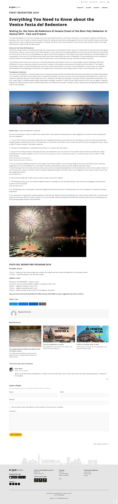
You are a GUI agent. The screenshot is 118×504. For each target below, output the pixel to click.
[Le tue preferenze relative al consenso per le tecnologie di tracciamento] (115, 501)
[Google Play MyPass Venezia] (22, 477)
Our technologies (63, 473)
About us (61, 472)
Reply (107, 379)
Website (12, 399)
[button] (13, 303)
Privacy (86, 475)
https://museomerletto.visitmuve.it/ (21, 160)
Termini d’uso (87, 473)
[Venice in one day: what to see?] (93, 334)
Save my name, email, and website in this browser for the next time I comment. (37, 407)
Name (11, 392)
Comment (13, 411)
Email (62, 392)
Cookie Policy (87, 472)
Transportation (16, 140)
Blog (60, 478)
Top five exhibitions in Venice (53, 344)
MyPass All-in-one (39, 473)
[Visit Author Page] (14, 313)
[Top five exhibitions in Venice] (59, 334)
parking (87, 140)
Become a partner (64, 475)
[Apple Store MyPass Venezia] (13, 477)
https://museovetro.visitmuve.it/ (20, 158)
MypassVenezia (24, 312)
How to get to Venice (100, 444)
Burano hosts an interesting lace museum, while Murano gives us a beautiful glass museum (64, 154)
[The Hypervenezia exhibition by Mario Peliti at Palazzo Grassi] (25, 336)
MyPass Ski (37, 472)
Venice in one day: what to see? (88, 344)
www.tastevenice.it (15, 174)
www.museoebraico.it (16, 186)
